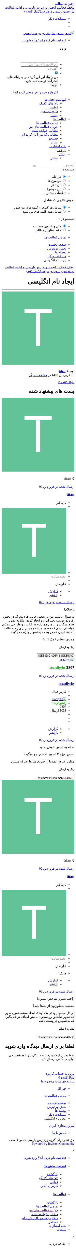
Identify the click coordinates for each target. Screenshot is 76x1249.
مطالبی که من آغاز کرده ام (40, 134)
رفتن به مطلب (64, 3)
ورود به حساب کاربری (59, 1073)
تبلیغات (61, 150)
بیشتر (54, 115)
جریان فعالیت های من (43, 126)
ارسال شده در (56, 486)
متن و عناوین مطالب (47, 226)
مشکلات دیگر (38, 375)
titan (62, 371)
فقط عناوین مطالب (48, 230)
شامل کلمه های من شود (41, 211)
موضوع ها (54, 181)
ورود (54, 84)
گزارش (53, 591)
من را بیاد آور (49, 77)
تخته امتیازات (57, 146)
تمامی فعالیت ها (47, 123)
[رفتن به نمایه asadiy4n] (67, 659)
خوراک (61, 1088)
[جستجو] (34, 166)
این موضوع (53, 189)
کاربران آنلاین (49, 111)
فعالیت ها (59, 119)
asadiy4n (66, 684)
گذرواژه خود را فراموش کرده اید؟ (35, 92)
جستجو (53, 138)
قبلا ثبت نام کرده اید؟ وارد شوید (44, 40)
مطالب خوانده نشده (44, 130)
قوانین (54, 107)
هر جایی (55, 176)
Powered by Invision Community (53, 1143)
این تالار (56, 185)
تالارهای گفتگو (48, 103)
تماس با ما (59, 1132)
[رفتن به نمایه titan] (38, 364)
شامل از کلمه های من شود (37, 207)
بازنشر (53, 595)
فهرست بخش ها (55, 99)
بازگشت (52, 1174)
